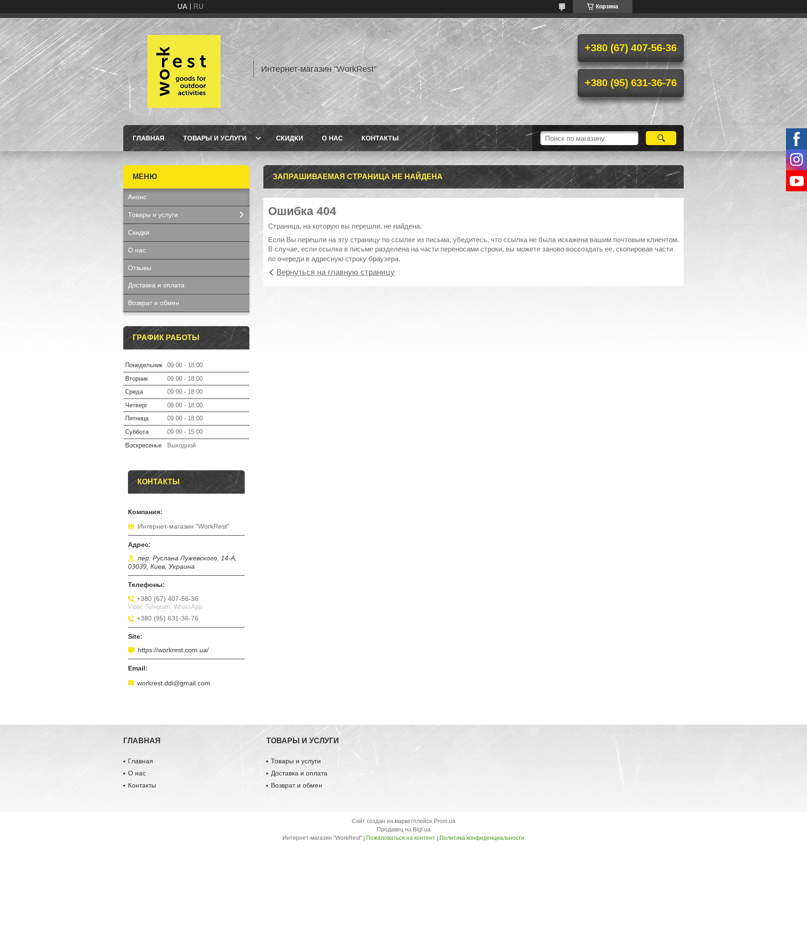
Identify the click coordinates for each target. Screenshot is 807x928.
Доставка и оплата (156, 285)
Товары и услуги (215, 138)
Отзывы (139, 268)
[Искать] (661, 138)
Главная (148, 138)
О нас (332, 138)
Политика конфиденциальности (481, 838)
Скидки (289, 138)
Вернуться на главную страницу (335, 272)
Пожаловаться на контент (400, 838)
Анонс (137, 197)
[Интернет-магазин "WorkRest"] (184, 69)
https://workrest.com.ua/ (173, 650)
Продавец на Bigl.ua (404, 829)
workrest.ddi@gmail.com (173, 683)
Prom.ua (444, 821)
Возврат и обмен (153, 303)
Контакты (380, 138)
